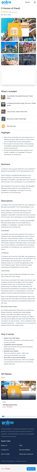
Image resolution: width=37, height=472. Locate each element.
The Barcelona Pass (10, 405)
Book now (31, 469)
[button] (3, 416)
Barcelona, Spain (6, 15)
